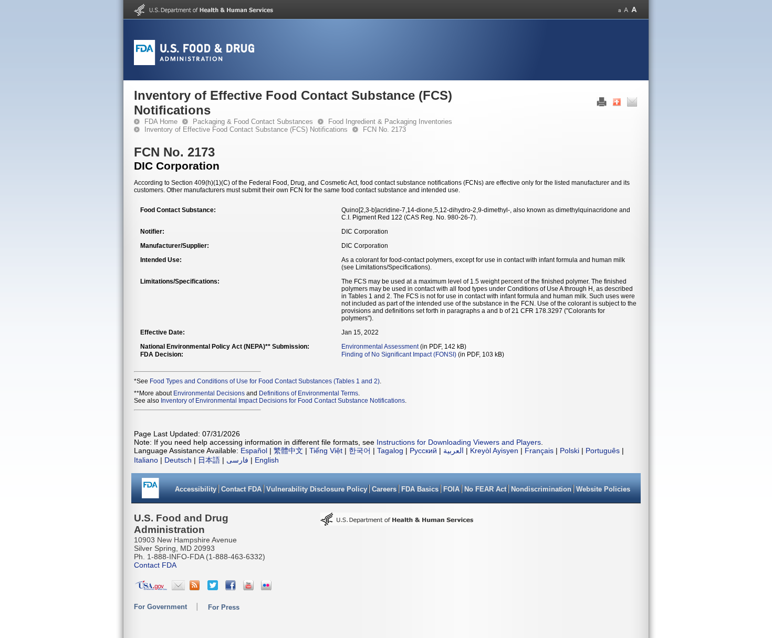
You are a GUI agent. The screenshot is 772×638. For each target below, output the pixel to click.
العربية (453, 450)
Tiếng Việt (325, 450)
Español (254, 450)
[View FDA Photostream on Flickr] (267, 587)
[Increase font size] (634, 10)
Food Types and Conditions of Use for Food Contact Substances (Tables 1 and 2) (265, 381)
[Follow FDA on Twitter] (214, 587)
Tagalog (390, 450)
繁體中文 (288, 450)
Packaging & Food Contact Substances (253, 121)
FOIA (451, 489)
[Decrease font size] (619, 10)
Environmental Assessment (380, 346)
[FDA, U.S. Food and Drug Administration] (194, 63)
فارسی (237, 460)
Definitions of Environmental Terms (308, 393)
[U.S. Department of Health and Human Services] (203, 13)
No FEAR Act (485, 489)
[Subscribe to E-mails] (178, 587)
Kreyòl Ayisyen (494, 450)
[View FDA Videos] (249, 587)
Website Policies (603, 489)
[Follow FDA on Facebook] (231, 587)
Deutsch (178, 460)
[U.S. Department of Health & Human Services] (397, 522)
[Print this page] (602, 104)
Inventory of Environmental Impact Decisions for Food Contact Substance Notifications (283, 400)
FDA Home (161, 121)
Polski (569, 450)
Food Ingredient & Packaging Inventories (390, 121)
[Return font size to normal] (626, 10)
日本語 (209, 460)
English (267, 460)
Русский (423, 450)
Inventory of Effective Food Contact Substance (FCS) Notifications (246, 129)
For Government (160, 607)
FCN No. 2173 (384, 129)
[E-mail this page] (632, 104)
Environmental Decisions (209, 393)
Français (539, 450)
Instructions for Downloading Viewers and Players (459, 442)
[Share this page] (617, 104)
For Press (223, 607)
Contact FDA (241, 489)
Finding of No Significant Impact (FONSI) (398, 354)
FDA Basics (420, 489)
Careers (384, 489)
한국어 (360, 450)
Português (603, 450)
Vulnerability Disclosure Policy (316, 489)
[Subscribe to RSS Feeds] (196, 587)
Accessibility (195, 489)
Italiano (146, 460)
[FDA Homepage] (150, 492)
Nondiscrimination (541, 489)
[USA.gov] (151, 587)
